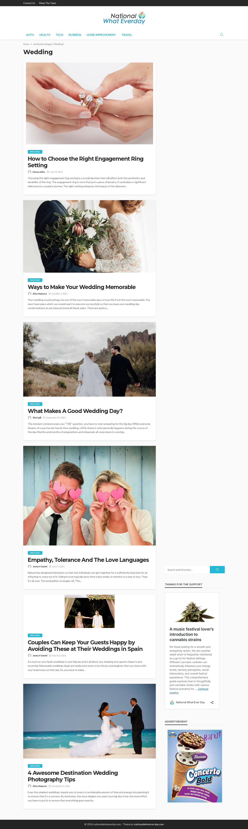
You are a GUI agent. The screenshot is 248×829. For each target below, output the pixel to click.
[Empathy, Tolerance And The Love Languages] (89, 495)
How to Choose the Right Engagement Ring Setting (85, 162)
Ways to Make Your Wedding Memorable (82, 287)
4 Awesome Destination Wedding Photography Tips (73, 776)
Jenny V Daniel (40, 566)
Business (75, 34)
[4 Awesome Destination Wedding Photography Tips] (89, 721)
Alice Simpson (40, 293)
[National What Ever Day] (124, 18)
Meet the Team (47, 3)
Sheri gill (37, 417)
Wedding (35, 151)
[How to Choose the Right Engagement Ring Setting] (89, 103)
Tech (59, 34)
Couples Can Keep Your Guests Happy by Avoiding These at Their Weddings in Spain (85, 645)
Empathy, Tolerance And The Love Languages (88, 560)
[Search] (222, 34)
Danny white (39, 171)
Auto (30, 34)
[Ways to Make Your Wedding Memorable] (89, 236)
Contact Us (29, 3)
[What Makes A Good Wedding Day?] (89, 359)
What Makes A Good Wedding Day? (75, 411)
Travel (126, 34)
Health (44, 34)
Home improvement (101, 34)
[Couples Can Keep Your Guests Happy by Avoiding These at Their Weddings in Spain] (89, 611)
